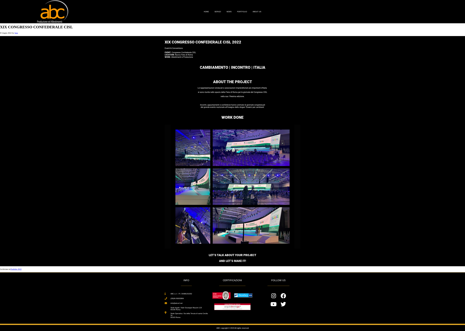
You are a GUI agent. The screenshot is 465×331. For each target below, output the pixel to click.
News (229, 12)
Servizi (217, 12)
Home (206, 12)
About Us (257, 12)
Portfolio (242, 12)
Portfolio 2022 (16, 269)
